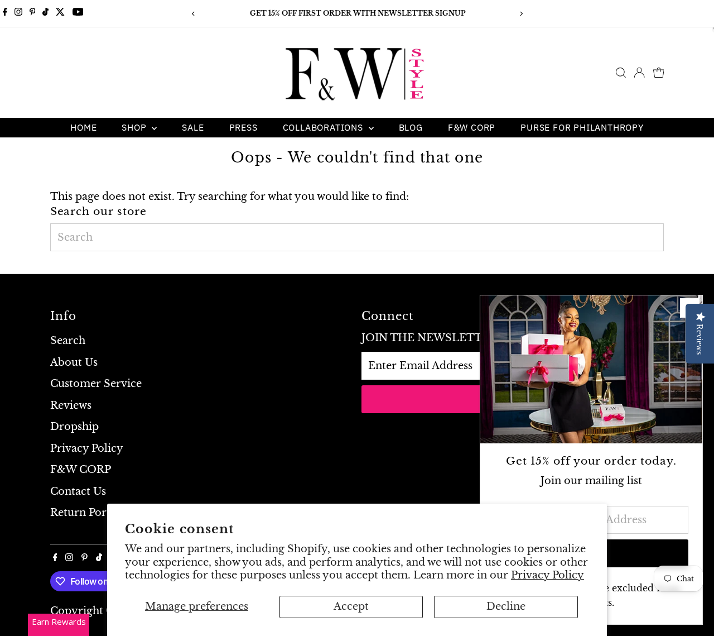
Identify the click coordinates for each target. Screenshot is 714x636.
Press (243, 127)
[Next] (520, 13)
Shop (135, 127)
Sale (193, 127)
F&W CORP (471, 127)
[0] (658, 73)
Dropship (74, 426)
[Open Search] (621, 73)
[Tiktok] (45, 13)
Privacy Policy (547, 575)
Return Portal (84, 512)
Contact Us (78, 491)
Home (83, 127)
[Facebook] (5, 13)
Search (67, 340)
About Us (74, 362)
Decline (505, 606)
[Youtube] (78, 13)
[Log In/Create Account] (639, 73)
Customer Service (96, 383)
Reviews (70, 405)
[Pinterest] (32, 13)
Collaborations (324, 127)
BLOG (411, 127)
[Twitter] (60, 13)
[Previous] (193, 13)
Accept (351, 606)
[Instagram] (18, 13)
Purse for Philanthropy (582, 127)
